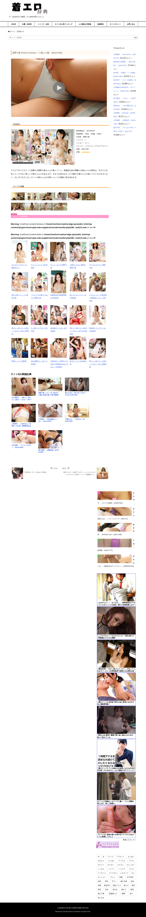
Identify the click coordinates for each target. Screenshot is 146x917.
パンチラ (122, 869)
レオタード (124, 873)
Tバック (110, 856)
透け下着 (101, 893)
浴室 (132, 881)
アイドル (122, 861)
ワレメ (112, 877)
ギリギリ (110, 865)
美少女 (115, 889)
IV (98, 856)
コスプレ (120, 865)
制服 (121, 877)
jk (103, 856)
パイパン (111, 869)
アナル (131, 861)
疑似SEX (107, 885)
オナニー (101, 865)
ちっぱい (111, 861)
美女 (106, 889)
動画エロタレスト (129, 840)
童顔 (133, 885)
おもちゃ (101, 861)
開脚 (123, 893)
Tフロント (120, 856)
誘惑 (132, 889)
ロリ (133, 873)
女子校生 (130, 877)
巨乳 (106, 881)
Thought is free (85, 911)
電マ (131, 893)
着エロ (21, 31)
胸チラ (123, 889)
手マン (114, 881)
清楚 (99, 885)
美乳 (99, 889)
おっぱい (131, 856)
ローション (102, 877)
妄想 (99, 881)
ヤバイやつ (113, 873)
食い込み (101, 898)
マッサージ (102, 873)
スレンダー (131, 865)
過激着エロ (113, 893)
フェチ (131, 869)
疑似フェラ (117, 885)
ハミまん (101, 869)
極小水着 (124, 881)
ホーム (12, 31)
